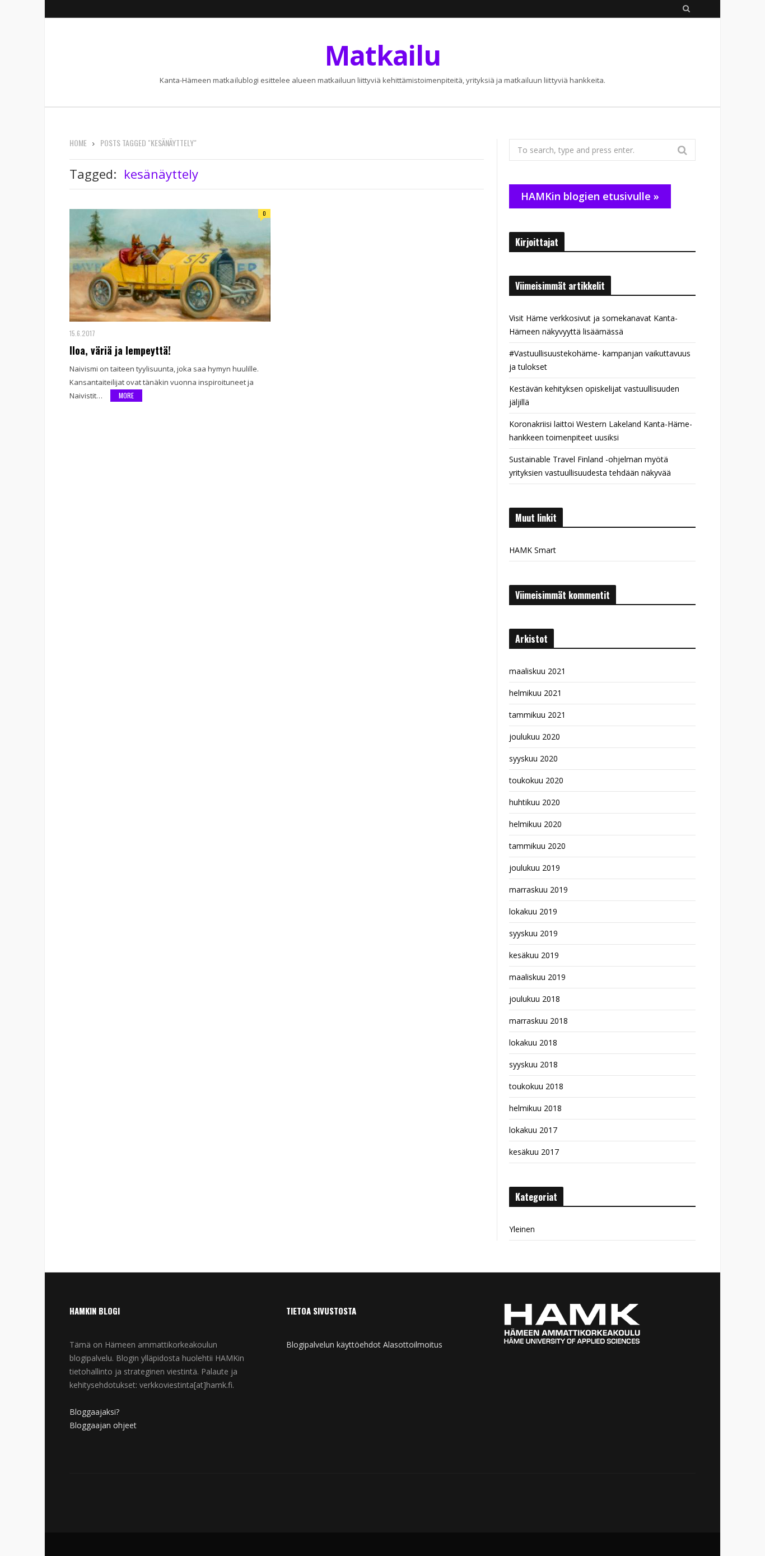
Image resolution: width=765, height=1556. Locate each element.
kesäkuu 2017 (534, 1151)
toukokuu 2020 (536, 780)
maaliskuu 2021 (537, 671)
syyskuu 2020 (533, 758)
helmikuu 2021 (535, 693)
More (126, 395)
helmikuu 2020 (535, 824)
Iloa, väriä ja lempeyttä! (120, 350)
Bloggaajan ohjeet (103, 1425)
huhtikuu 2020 (534, 802)
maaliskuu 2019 (537, 977)
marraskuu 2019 (538, 889)
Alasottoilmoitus (412, 1344)
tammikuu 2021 (537, 714)
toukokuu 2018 (536, 1086)
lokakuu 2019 (533, 911)
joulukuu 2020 (534, 736)
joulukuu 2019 (534, 867)
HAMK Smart (532, 550)
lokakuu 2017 (533, 1130)
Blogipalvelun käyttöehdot (333, 1344)
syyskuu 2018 (533, 1064)
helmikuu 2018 (535, 1108)
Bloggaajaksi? (94, 1411)
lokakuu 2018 (533, 1042)
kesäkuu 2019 (534, 955)
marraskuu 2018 (538, 1020)
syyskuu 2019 (533, 933)
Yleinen (522, 1229)
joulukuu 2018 (534, 998)
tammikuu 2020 (537, 845)
